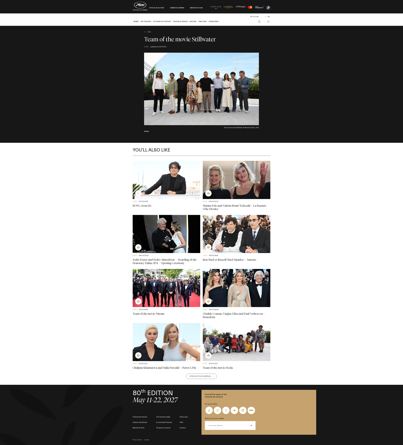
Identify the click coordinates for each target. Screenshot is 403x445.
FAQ (181, 422)
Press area (214, 21)
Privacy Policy (137, 440)
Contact (183, 428)
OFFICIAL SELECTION (156, 8)
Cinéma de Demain (140, 422)
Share (146, 131)
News (135, 21)
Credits (146, 440)
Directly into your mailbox (214, 418)
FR (265, 16)
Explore (192, 21)
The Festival (145, 21)
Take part (202, 21)
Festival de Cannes (140, 417)
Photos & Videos (180, 21)
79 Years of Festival (162, 21)
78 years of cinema (163, 428)
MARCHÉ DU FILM (196, 8)
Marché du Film (138, 428)
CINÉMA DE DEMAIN (177, 8)
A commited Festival (164, 422)
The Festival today (163, 417)
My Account (254, 16)
